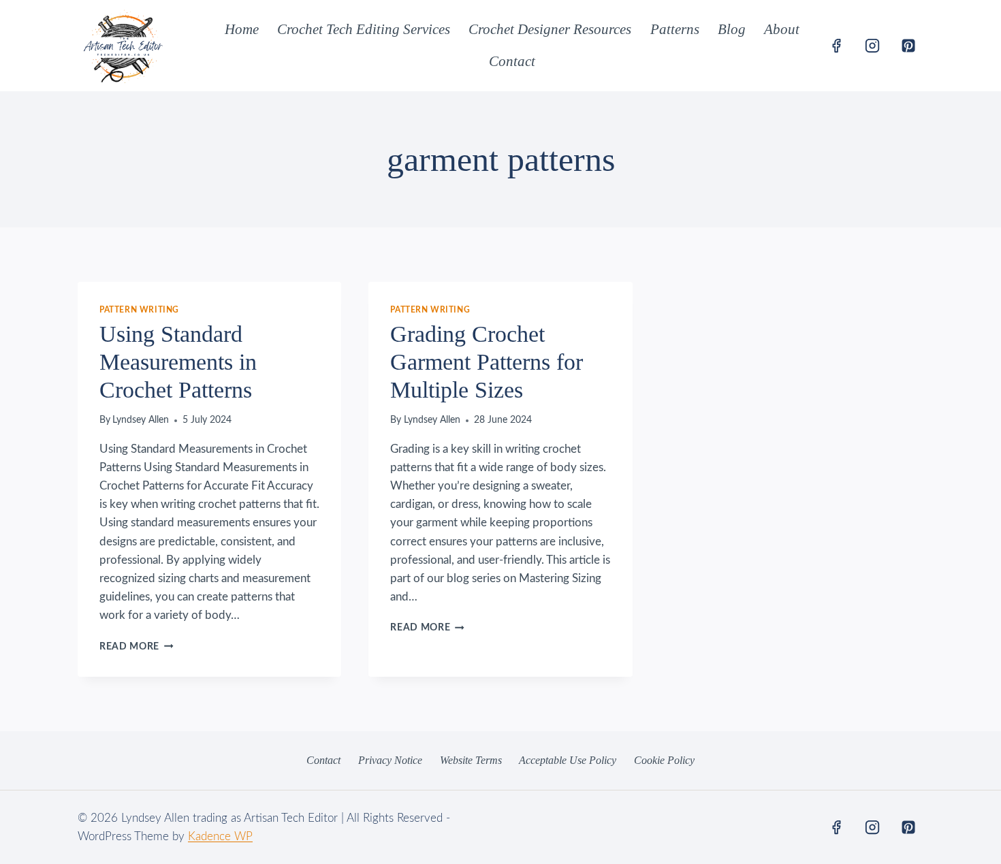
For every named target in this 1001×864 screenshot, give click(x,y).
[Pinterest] (908, 46)
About (781, 29)
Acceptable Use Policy (567, 760)
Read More (136, 647)
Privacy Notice (390, 760)
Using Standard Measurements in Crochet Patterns (178, 361)
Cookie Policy (664, 760)
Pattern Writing (139, 310)
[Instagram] (872, 46)
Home (242, 29)
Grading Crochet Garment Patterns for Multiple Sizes (486, 361)
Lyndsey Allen (140, 420)
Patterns (674, 29)
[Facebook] (836, 46)
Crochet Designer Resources (549, 29)
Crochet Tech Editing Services (363, 29)
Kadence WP (220, 836)
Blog (732, 29)
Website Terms (471, 760)
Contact (512, 61)
